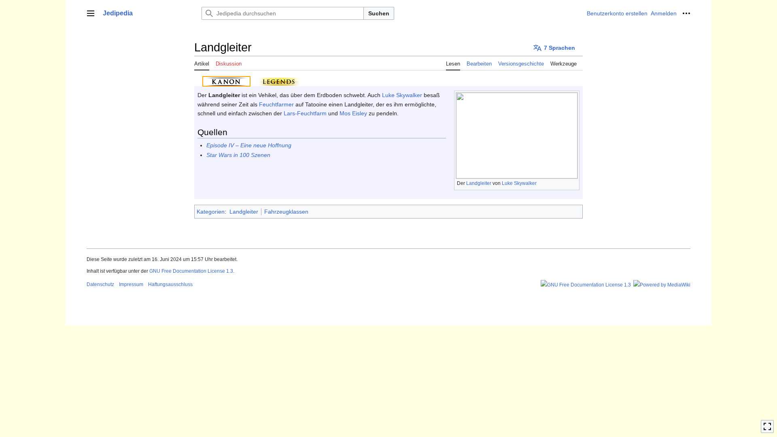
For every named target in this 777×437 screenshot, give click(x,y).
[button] (90, 13)
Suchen (378, 13)
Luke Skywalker (519, 183)
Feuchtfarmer (276, 104)
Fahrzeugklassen (286, 211)
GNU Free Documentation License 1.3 (191, 271)
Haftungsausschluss (170, 284)
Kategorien (211, 211)
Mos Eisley (353, 113)
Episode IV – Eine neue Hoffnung (248, 145)
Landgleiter (478, 183)
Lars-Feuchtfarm (305, 113)
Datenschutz (100, 284)
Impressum (131, 284)
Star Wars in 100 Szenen (238, 155)
